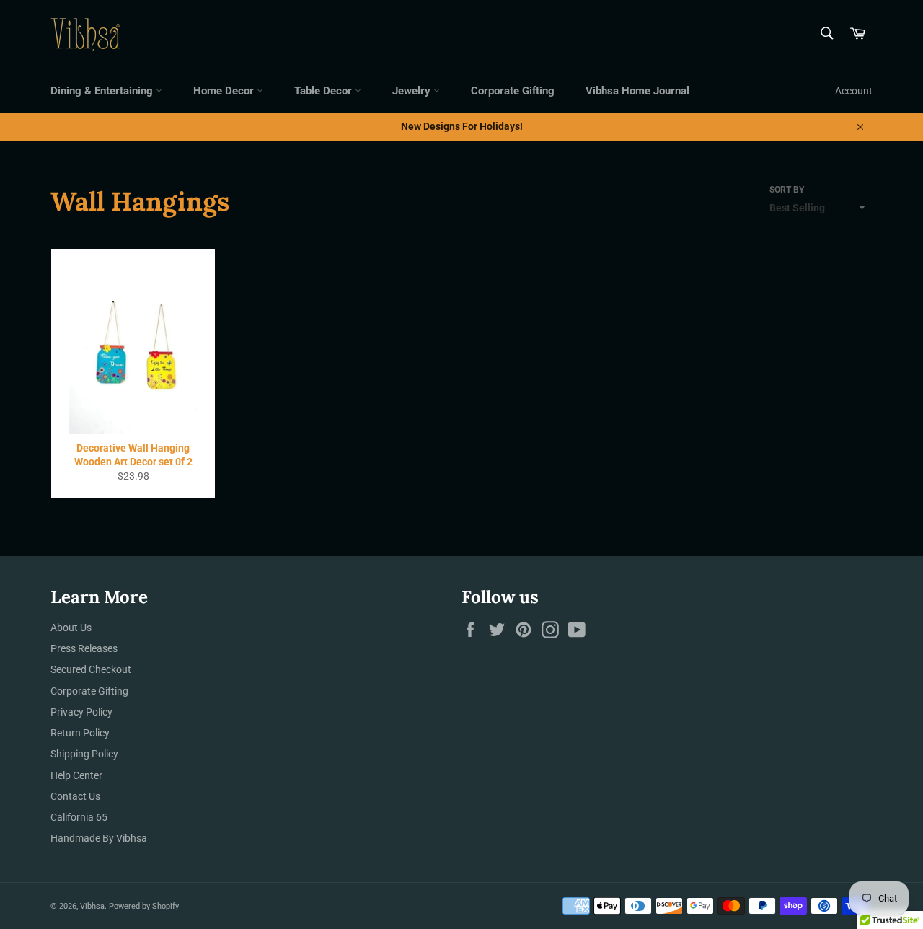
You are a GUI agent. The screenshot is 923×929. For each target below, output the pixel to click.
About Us (71, 627)
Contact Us (75, 796)
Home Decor (225, 90)
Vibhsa (92, 906)
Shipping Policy (84, 754)
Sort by (786, 190)
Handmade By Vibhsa (98, 838)
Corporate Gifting (513, 90)
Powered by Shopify (144, 906)
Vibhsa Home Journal (637, 90)
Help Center (76, 775)
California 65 (78, 817)
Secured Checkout (90, 669)
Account (854, 91)
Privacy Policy (81, 712)
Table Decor (324, 90)
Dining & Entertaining (103, 90)
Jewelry (412, 90)
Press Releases (84, 648)
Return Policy (80, 733)
